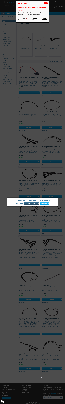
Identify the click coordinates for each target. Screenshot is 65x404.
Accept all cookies (45, 203)
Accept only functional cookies (32, 203)
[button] (2, 401)
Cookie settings (19, 203)
